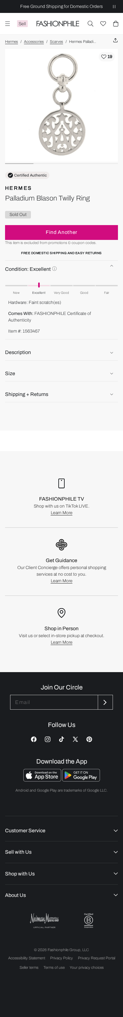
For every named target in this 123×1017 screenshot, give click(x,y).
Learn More (62, 512)
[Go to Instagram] (48, 739)
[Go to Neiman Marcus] (44, 920)
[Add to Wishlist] (107, 56)
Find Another (61, 232)
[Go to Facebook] (34, 739)
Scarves (56, 41)
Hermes (11, 41)
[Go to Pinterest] (89, 739)
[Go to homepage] (57, 23)
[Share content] (115, 41)
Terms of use (54, 967)
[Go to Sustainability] (88, 920)
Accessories (34, 41)
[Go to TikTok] (61, 739)
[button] (90, 23)
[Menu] (7, 23)
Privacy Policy (61, 958)
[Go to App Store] (42, 779)
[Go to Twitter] (75, 739)
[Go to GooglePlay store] (81, 779)
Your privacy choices (87, 967)
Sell (22, 23)
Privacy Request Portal (96, 958)
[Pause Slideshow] (114, 6)
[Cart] (115, 23)
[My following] (103, 23)
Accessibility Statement (26, 958)
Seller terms (29, 967)
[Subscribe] (105, 702)
